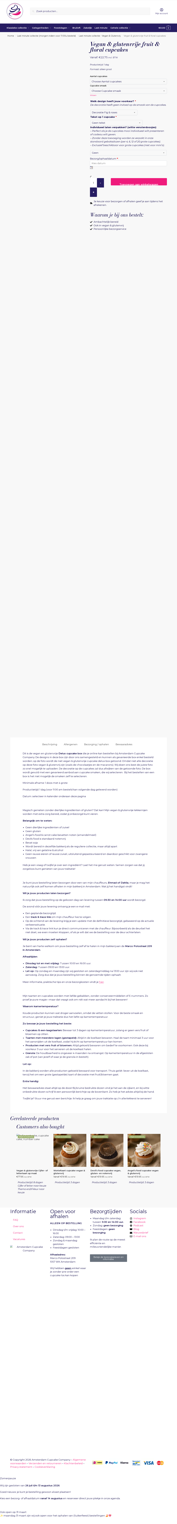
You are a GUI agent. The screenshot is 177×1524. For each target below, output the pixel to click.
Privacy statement (21, 1466)
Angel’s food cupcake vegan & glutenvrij (143, 1172)
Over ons (18, 1226)
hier (101, 982)
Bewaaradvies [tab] (124, 744)
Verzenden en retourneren (45, 1463)
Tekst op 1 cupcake (103, 117)
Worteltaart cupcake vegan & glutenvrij (69, 1172)
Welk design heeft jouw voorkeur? (113, 101)
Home (10, 36)
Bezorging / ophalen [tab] (96, 744)
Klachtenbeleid (73, 1463)
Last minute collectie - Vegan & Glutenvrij (99, 36)
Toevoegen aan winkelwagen (138, 184)
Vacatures (19, 1239)
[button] (164, 28)
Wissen (93, 95)
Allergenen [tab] (71, 744)
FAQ (15, 1219)
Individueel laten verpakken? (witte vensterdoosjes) (123, 127)
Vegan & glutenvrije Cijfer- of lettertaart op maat (32, 1172)
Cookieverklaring (45, 1466)
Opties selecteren (32, 1200)
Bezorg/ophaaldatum (104, 158)
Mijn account (161, 13)
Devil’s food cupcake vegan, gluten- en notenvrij (106, 1172)
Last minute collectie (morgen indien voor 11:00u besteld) (46, 36)
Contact (18, 1232)
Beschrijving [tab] (49, 744)
